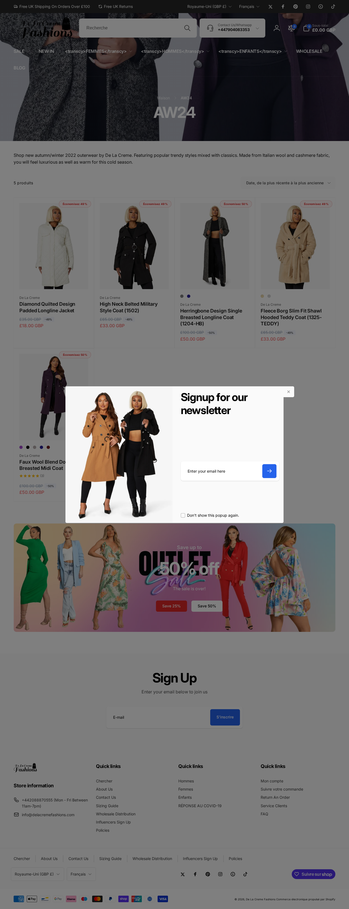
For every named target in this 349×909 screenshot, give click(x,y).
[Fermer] (288, 391)
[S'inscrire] (269, 471)
